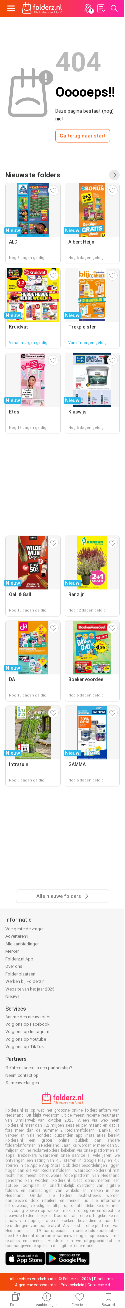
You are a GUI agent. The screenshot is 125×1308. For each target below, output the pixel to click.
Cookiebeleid (98, 1285)
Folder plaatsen (20, 973)
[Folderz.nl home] (42, 8)
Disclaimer (104, 1279)
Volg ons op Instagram (27, 1031)
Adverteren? (16, 936)
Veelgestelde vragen (25, 928)
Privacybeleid (72, 1285)
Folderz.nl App (19, 958)
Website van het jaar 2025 (29, 989)
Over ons (13, 966)
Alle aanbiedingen (22, 943)
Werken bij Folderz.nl (25, 981)
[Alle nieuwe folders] (114, 175)
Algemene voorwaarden (36, 1285)
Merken (12, 951)
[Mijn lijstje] (101, 8)
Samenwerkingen (22, 1082)
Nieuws (12, 996)
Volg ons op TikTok (24, 1046)
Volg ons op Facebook (27, 1024)
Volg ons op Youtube (25, 1039)
